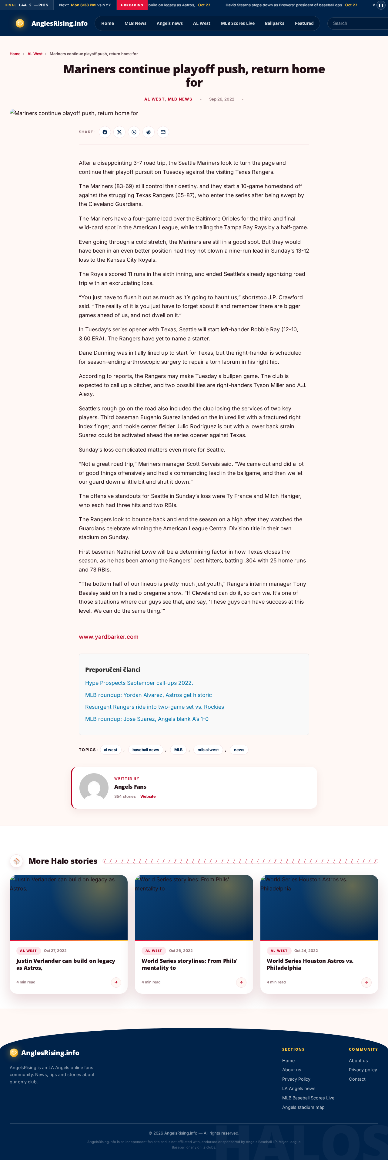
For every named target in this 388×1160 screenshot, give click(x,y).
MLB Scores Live (238, 23)
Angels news (170, 23)
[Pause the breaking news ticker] (381, 5)
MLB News (135, 23)
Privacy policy (363, 1069)
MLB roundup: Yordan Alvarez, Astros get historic (148, 695)
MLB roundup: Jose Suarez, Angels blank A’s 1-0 (147, 719)
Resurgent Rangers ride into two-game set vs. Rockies (154, 707)
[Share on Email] (163, 132)
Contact (357, 1079)
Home (107, 23)
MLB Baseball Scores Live (308, 1097)
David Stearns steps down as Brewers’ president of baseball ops (274, 5)
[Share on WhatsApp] (134, 132)
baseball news (145, 749)
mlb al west (208, 749)
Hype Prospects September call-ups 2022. (139, 683)
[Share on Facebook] (105, 132)
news (239, 749)
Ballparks (274, 23)
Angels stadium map (303, 1107)
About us (291, 1069)
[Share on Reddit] (148, 132)
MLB (178, 749)
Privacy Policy (296, 1079)
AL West (201, 23)
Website (148, 796)
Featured (304, 23)
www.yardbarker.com (109, 636)
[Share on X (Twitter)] (119, 132)
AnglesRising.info (59, 23)
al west (110, 749)
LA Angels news (299, 1088)
